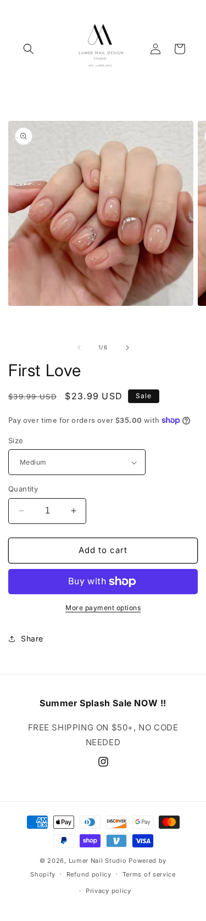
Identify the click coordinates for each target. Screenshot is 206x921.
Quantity (23, 488)
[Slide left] (79, 348)
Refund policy (89, 874)
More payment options (103, 608)
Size (16, 440)
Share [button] (32, 638)
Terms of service (149, 874)
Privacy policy (108, 891)
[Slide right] (127, 348)
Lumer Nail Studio (98, 860)
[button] (28, 49)
